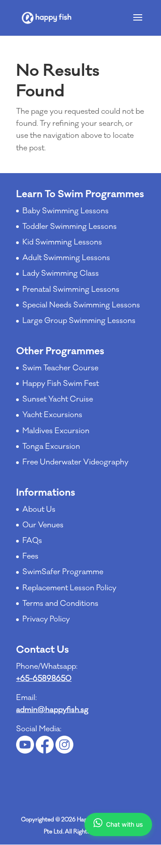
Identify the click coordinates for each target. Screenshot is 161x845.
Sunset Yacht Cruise (57, 399)
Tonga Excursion (51, 446)
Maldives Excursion (55, 431)
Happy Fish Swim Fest (60, 384)
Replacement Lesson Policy (69, 588)
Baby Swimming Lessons (65, 211)
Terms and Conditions (60, 604)
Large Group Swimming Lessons (79, 321)
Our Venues (43, 525)
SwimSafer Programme (62, 572)
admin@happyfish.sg (52, 710)
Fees (30, 556)
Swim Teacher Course (60, 368)
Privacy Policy (46, 619)
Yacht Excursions (52, 415)
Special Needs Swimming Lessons (81, 305)
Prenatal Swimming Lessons (70, 289)
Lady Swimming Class (60, 273)
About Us (38, 509)
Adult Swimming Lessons (66, 258)
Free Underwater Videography (75, 462)
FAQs (32, 541)
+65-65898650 (44, 678)
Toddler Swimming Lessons (69, 227)
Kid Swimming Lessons (62, 242)
